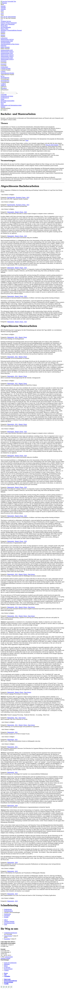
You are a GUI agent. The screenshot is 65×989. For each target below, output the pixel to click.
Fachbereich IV (5, 97)
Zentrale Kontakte (5, 958)
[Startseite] (8, 1)
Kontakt (6, 917)
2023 (27, 197)
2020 (16, 805)
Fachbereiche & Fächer (7, 96)
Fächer (2, 99)
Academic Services (6, 21)
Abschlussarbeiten (5, 42)
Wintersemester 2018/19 (7, 59)
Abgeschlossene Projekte (7, 73)
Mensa (6, 965)
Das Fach (3, 102)
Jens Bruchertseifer (6, 27)
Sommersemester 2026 (7, 41)
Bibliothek (7, 964)
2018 (16, 901)
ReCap (2, 76)
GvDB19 (3, 83)
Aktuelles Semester (9, 921)
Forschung (3, 61)
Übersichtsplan (8, 936)
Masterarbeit (10, 212)
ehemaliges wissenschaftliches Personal (11, 30)
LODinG (3, 71)
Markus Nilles (4, 29)
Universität (4, 94)
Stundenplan (7, 914)
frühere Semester (5, 47)
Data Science (31, 574)
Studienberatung (8, 911)
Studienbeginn (8, 909)
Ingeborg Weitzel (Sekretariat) (9, 22)
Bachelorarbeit (11, 197)
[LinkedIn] (11, 987)
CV (2, 19)
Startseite (3, 6)
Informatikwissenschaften (7, 100)
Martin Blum (4, 25)
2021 (16, 717)
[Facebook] (2, 987)
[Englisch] (4, 88)
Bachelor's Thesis (21, 197)
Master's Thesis (19, 212)
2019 (16, 871)
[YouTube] (7, 987)
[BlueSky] (4, 987)
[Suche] (17, 93)
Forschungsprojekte (9, 923)
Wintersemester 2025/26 (7, 39)
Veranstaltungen (5, 77)
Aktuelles (3, 7)
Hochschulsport (8, 969)
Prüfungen (3, 45)
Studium (3, 32)
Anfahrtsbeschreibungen (10, 932)
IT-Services (7, 967)
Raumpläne (7, 939)
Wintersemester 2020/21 (7, 56)
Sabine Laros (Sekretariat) (8, 24)
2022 (16, 337)
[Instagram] (9, 987)
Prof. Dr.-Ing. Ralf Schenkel (8, 16)
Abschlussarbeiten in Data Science (10, 44)
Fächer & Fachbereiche (10, 962)
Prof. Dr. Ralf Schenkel (52, 145)
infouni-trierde (9, 957)
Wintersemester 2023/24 (7, 54)
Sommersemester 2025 (7, 50)
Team (2, 10)
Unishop (6, 970)
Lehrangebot (4, 38)
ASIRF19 (3, 85)
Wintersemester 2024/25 (7, 51)
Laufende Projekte (5, 68)
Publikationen (4, 67)
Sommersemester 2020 (7, 57)
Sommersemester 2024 (7, 53)
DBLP (6, 920)
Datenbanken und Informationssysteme (11, 105)
